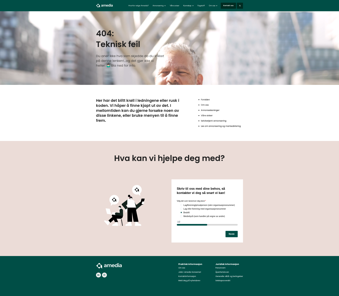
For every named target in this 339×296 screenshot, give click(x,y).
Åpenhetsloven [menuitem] (222, 272)
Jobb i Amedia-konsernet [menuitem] (189, 272)
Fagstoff (201, 5)
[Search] (240, 6)
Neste (232, 234)
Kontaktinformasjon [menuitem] (187, 276)
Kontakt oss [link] (228, 5)
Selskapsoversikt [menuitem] (222, 280)
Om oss (205, 104)
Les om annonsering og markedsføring (221, 126)
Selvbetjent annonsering (213, 120)
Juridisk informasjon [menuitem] (227, 264)
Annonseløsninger (210, 110)
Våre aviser (174, 5)
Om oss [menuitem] (181, 268)
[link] (104, 5)
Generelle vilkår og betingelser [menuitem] (229, 276)
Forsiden (205, 99)
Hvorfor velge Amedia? (138, 5)
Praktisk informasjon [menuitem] (190, 264)
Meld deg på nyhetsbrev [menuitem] (189, 280)
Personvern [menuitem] (220, 268)
